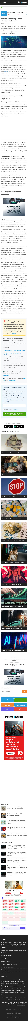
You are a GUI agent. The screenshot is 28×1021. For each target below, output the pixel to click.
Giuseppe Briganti (6, 23)
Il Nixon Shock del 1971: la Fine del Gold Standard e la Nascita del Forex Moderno (17, 834)
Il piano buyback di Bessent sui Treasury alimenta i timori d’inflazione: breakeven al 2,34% (16, 853)
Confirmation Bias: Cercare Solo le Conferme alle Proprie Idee (15, 814)
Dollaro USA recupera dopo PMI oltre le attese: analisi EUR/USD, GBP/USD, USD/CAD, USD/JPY (16, 847)
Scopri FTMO (12, 334)
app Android (12, 380)
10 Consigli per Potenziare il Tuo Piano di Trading (14, 665)
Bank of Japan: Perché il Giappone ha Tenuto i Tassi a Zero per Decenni (16, 807)
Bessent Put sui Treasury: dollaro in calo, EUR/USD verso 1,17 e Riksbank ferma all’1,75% (16, 874)
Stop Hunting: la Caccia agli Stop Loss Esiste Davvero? (16, 828)
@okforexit (6, 375)
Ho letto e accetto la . (11, 409)
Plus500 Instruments (21, 1005)
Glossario (20, 709)
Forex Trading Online (14, 1016)
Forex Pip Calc (18, 999)
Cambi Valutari (7, 709)
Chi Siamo (9, 1017)
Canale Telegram (7, 701)
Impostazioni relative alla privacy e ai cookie (14, 1013)
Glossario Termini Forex (6, 973)
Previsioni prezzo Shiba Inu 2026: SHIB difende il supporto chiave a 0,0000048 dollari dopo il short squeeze (16, 860)
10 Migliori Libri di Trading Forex (9, 964)
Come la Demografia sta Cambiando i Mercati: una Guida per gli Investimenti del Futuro (16, 822)
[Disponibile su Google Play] (19, 426)
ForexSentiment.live (16, 925)
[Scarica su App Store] (8, 426)
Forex (13, 23)
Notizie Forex (20, 701)
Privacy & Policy (18, 1017)
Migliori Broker (7, 705)
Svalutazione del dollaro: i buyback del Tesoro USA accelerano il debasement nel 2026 (17, 867)
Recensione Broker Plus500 (7, 997)
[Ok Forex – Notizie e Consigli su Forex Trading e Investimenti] (22, 2)
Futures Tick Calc (11, 999)
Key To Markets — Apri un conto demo (14, 350)
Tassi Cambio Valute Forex (7, 967)
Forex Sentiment (16, 997)
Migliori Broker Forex (6, 958)
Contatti (13, 1017)
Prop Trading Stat (23, 997)
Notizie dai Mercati (5, 961)
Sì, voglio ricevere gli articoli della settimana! (14, 414)
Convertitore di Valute (21, 705)
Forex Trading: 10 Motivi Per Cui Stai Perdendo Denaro (14, 659)
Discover (22, 928)
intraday (6, 71)
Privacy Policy (15, 409)
